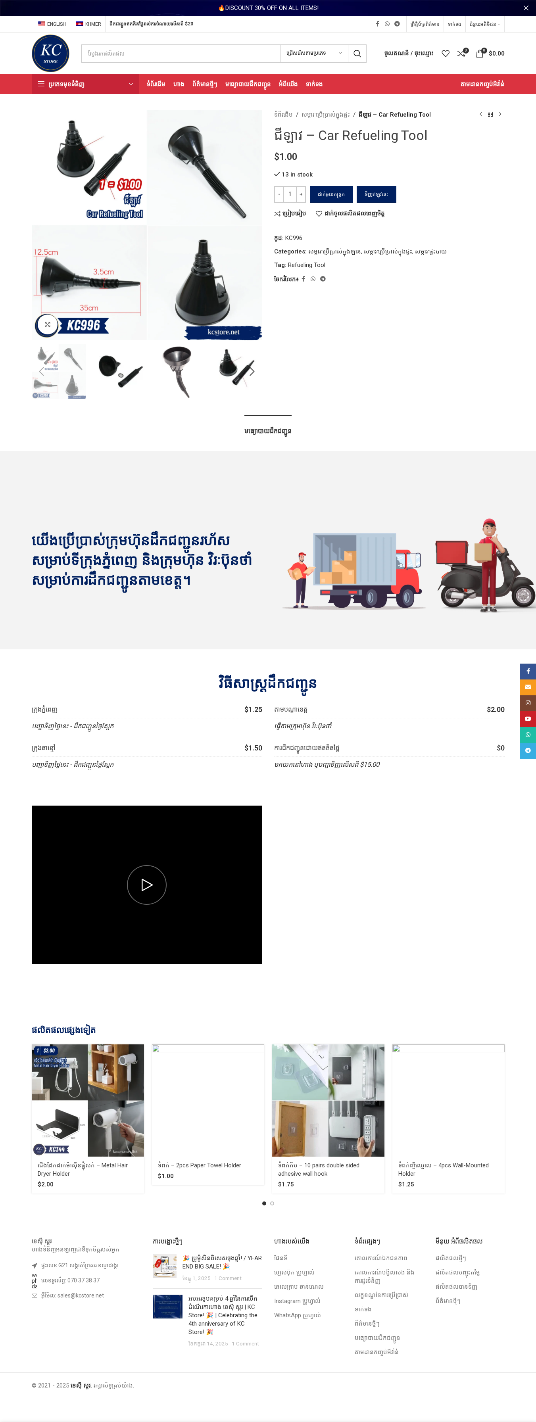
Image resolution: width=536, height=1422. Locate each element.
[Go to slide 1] (264, 1203)
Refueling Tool (306, 265)
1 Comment (228, 1278)
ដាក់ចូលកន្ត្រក (331, 194)
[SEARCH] (357, 53)
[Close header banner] (526, 8)
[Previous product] (481, 114)
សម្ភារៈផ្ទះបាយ (431, 251)
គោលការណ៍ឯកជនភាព (381, 1258)
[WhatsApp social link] (387, 24)
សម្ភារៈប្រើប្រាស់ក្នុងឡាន (334, 251)
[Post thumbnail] (165, 1268)
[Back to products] (490, 114)
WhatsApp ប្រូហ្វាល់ (297, 1315)
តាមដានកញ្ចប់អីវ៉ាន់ (377, 1352)
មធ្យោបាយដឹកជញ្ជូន (377, 1337)
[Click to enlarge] (48, 324)
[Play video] (147, 885)
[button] (42, 372)
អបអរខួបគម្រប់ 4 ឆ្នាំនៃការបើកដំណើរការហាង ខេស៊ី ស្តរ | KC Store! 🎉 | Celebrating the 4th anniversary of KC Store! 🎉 (222, 1315)
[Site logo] (50, 52)
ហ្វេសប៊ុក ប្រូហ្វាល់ (294, 1272)
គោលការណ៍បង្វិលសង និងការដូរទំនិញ (385, 1276)
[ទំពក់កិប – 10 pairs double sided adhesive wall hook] (328, 1100)
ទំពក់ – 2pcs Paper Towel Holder (199, 1165)
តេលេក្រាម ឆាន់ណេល (299, 1286)
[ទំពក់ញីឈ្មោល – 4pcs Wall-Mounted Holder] (448, 1100)
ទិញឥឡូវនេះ (376, 194)
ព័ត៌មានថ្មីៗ (367, 1323)
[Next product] (500, 114)
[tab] (268, 427)
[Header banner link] (268, 8)
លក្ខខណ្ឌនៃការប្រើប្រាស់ (381, 1295)
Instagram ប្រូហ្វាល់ (297, 1301)
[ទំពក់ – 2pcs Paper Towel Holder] (208, 1100)
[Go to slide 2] (272, 1203)
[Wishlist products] (445, 53)
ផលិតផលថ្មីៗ (451, 1258)
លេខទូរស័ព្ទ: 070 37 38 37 (70, 1280)
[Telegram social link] (397, 24)
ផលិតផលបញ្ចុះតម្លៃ (458, 1272)
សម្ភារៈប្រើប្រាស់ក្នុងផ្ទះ (326, 114)
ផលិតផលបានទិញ (456, 1286)
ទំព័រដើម (283, 114)
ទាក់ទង (363, 1309)
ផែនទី (280, 1258)
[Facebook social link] (377, 24)
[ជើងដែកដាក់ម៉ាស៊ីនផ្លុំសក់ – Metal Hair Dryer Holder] (88, 1100)
